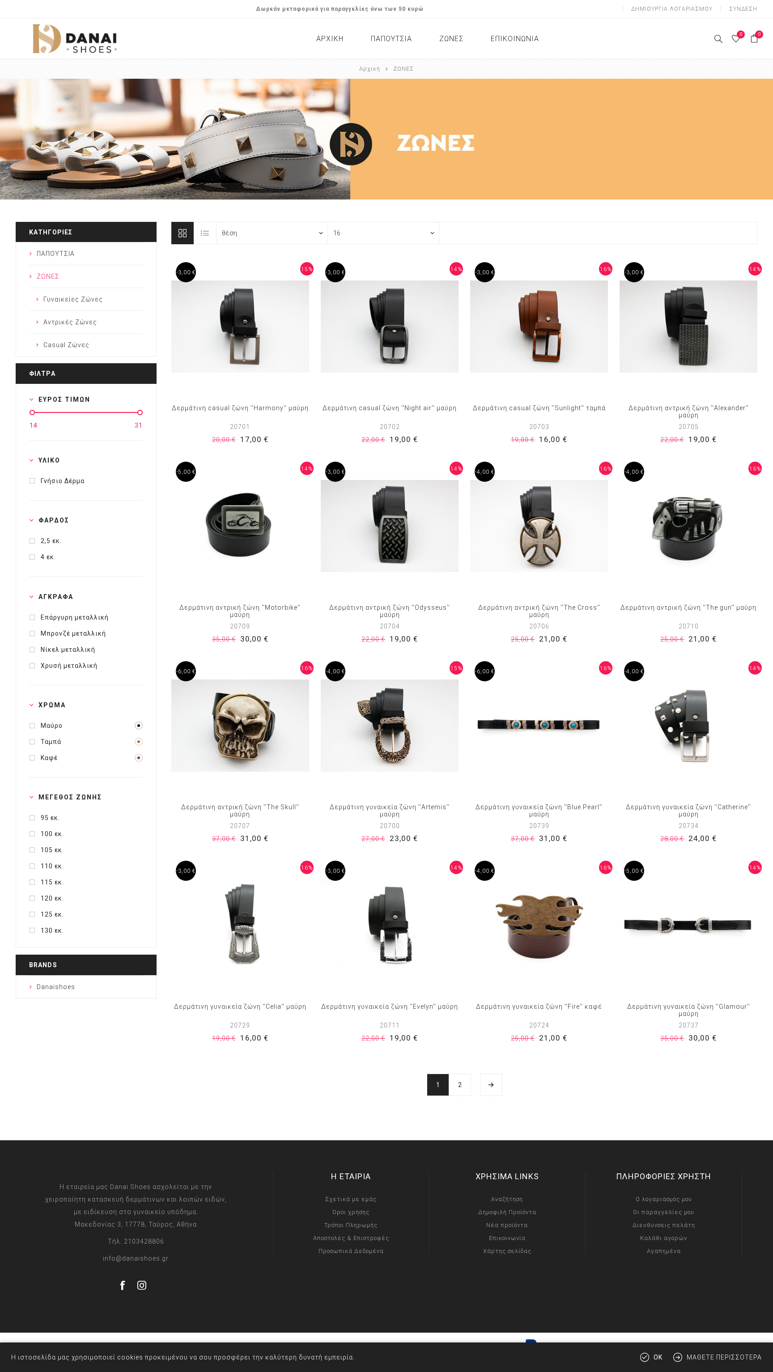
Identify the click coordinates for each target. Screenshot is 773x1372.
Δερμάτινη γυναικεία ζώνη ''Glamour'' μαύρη (688, 1010)
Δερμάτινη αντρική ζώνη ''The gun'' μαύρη (688, 607)
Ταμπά (51, 741)
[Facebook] (123, 1285)
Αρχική (369, 68)
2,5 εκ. (51, 540)
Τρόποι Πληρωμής (351, 1225)
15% (307, 269)
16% (606, 269)
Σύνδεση (743, 9)
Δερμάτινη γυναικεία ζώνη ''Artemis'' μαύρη (390, 810)
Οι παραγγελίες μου (663, 1212)
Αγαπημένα (664, 1251)
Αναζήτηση (507, 1199)
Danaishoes (56, 986)
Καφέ (49, 757)
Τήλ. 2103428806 (136, 1241)
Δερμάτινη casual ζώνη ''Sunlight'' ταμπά (539, 408)
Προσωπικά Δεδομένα (351, 1251)
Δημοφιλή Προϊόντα (507, 1212)
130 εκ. (52, 930)
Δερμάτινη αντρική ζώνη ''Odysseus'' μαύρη (389, 611)
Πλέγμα (182, 233)
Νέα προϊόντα (507, 1225)
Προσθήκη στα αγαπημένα (231, 327)
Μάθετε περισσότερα (724, 1357)
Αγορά (249, 327)
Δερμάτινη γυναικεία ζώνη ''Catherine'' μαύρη (688, 810)
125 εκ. (52, 914)
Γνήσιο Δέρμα (63, 480)
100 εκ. (52, 833)
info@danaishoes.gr (136, 1258)
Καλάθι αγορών (663, 1238)
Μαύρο (52, 725)
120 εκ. (52, 898)
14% (456, 269)
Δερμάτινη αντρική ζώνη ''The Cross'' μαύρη (539, 611)
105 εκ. (52, 850)
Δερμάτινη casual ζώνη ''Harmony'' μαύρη (240, 408)
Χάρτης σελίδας (507, 1251)
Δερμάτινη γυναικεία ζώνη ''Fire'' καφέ (539, 1006)
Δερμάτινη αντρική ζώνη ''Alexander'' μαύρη (689, 411)
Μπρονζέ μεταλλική (73, 633)
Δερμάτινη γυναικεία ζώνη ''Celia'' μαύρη (240, 1006)
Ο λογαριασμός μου (664, 1199)
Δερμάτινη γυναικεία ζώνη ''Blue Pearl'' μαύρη (539, 810)
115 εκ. (52, 882)
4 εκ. (48, 557)
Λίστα (205, 233)
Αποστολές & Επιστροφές (351, 1238)
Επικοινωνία (507, 1238)
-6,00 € (185, 671)
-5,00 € (185, 472)
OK (658, 1357)
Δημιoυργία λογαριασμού (672, 9)
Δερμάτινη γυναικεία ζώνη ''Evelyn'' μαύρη (389, 1006)
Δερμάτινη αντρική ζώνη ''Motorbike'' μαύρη (240, 611)
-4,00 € (484, 472)
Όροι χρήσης (351, 1212)
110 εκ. (52, 866)
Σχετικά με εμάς (351, 1199)
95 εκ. (50, 817)
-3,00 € (185, 272)
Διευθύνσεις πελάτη (664, 1225)
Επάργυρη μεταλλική (75, 617)
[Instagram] (142, 1285)
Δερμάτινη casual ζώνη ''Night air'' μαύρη (390, 408)
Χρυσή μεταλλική (69, 665)
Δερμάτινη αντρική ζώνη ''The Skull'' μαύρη (240, 810)
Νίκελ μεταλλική (68, 649)
